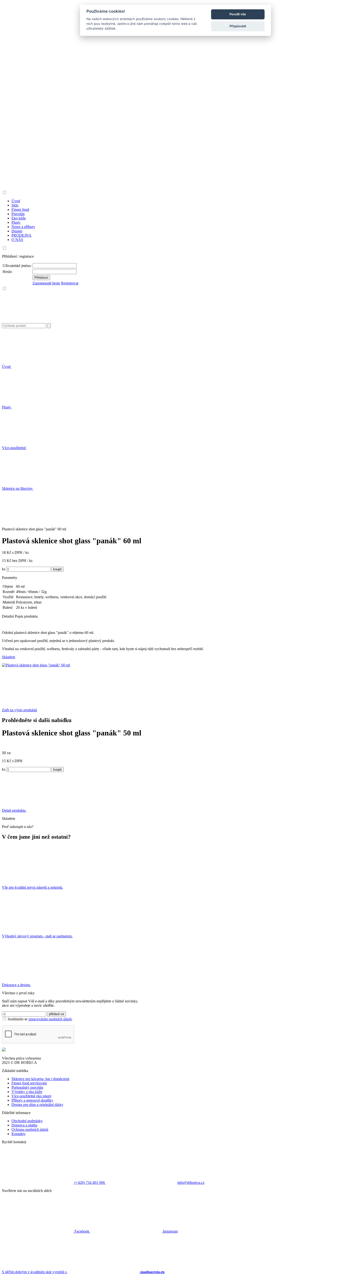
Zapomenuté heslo (46, 283)
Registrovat (69, 283)
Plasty (7, 407)
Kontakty (18, 1134)
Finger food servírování (29, 1083)
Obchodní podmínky (27, 1121)
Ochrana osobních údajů (29, 1129)
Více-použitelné (14, 448)
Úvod (6, 366)
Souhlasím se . (40, 1019)
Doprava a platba (24, 1125)
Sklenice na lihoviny (18, 488)
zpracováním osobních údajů (50, 1019)
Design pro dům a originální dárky (37, 1105)
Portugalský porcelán (27, 1087)
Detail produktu (14, 810)
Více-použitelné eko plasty (31, 1096)
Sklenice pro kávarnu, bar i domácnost (40, 1079)
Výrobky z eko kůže (26, 1092)
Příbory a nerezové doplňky (32, 1100)
